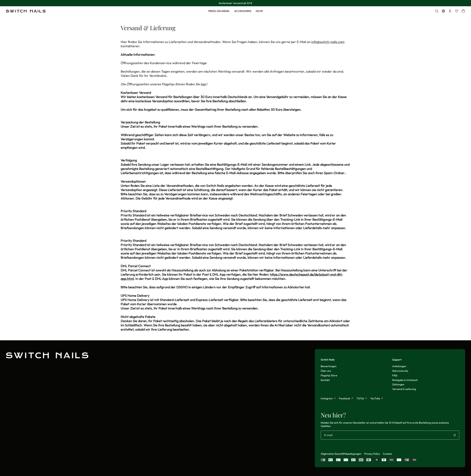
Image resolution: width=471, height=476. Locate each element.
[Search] (437, 11)
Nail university (400, 370)
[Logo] (26, 11)
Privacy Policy (372, 453)
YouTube (375, 398)
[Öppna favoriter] (456, 11)
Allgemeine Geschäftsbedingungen (341, 453)
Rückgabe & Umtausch (405, 380)
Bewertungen (329, 366)
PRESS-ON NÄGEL (219, 11)
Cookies (387, 453)
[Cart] (463, 11)
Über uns (326, 370)
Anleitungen (399, 366)
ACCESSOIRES (242, 11)
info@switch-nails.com (327, 42)
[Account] (450, 11)
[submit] (454, 435)
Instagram (327, 398)
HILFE (259, 11)
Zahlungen (398, 384)
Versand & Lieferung (404, 389)
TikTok (360, 398)
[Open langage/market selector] (443, 11)
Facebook (344, 398)
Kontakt (325, 380)
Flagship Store (329, 375)
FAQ (394, 375)
